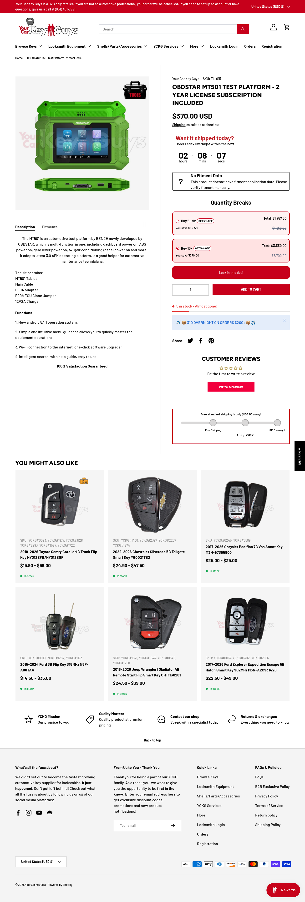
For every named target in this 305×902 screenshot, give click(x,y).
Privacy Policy (266, 796)
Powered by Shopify (60, 884)
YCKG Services (165, 46)
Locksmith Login (224, 46)
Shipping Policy (268, 824)
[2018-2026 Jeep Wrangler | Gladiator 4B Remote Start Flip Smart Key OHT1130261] (152, 622)
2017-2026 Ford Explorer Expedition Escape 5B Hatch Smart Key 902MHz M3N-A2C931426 (245, 667)
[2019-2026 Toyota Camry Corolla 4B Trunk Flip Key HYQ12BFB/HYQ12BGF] (59, 504)
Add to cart (251, 289)
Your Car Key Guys (185, 79)
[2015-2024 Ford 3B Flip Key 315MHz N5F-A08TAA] (59, 622)
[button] (287, 27)
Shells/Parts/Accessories (119, 46)
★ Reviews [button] (300, 456)
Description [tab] (25, 226)
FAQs (259, 777)
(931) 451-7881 (65, 9)
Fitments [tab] (49, 226)
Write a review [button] (231, 386)
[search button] (243, 29)
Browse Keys (26, 46)
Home (19, 57)
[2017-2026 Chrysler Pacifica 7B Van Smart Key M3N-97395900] (245, 504)
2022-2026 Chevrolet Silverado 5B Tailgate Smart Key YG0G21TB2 (149, 554)
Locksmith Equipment (67, 46)
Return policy (266, 815)
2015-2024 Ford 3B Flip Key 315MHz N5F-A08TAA (54, 667)
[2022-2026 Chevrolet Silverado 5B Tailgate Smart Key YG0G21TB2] (152, 504)
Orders (250, 46)
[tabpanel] (82, 302)
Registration (271, 46)
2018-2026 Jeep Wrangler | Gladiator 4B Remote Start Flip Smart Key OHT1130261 (147, 672)
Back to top (152, 740)
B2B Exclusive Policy (272, 786)
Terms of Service (269, 805)
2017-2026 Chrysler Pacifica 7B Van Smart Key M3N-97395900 (244, 549)
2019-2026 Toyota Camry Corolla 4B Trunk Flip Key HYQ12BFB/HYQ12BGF (58, 554)
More (194, 46)
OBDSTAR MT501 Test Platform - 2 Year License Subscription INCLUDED (55, 57)
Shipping (179, 125)
